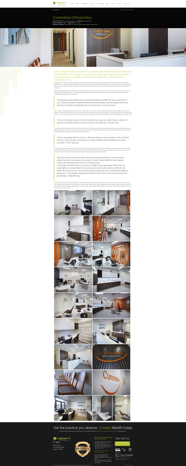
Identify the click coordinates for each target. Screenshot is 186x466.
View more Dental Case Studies (126, 9)
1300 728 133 (122, 438)
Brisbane (109, 431)
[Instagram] (54, 442)
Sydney (105, 431)
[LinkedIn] (56, 442)
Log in (91, 465)
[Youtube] (58, 442)
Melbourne (100, 431)
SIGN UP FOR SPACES (122, 442)
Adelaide (114, 431)
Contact (105, 428)
